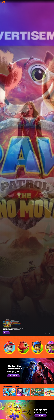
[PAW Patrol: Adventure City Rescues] (9, 392)
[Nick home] (4, 1)
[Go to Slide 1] (45, 333)
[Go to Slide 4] (49, 333)
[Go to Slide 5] (50, 333)
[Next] (52, 347)
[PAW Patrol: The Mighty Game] (23, 392)
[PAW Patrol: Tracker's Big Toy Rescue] (37, 392)
